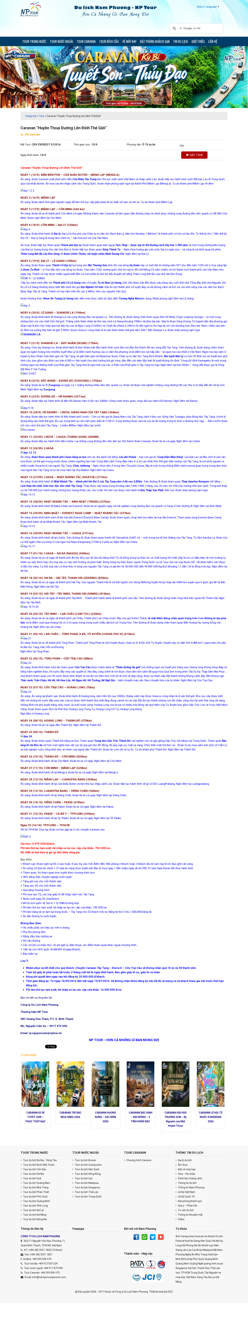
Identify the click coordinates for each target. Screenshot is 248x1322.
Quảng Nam (182, 1263)
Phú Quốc (198, 1259)
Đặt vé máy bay (186, 1169)
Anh (178, 1236)
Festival (180, 1240)
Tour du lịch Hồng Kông (87, 1173)
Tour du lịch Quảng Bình (36, 1201)
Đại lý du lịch (184, 1160)
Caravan (199, 1236)
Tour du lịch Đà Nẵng (34, 1214)
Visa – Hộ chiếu (186, 1173)
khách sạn (208, 1245)
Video (180, 1219)
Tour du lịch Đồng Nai (35, 1219)
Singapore (181, 1268)
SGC (170, 1291)
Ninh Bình (181, 1259)
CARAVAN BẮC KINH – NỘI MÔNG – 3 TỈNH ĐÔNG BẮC (140, 1117)
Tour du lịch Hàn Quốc (86, 1169)
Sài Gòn (192, 1268)
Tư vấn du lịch (185, 1210)
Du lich (219, 1236)
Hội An (197, 1245)
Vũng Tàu (202, 1277)
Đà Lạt (212, 1277)
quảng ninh (210, 1263)
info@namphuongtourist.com (49, 1277)
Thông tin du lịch (187, 1182)
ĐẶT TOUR (196, 155)
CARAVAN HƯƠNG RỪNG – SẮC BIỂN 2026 (105, 1117)
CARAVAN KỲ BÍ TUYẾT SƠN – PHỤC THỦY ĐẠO (35, 1117)
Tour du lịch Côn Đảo (34, 1169)
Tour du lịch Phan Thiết (36, 1192)
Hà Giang (195, 1240)
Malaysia (208, 1249)
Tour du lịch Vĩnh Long (35, 1205)
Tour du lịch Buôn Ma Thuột (38, 1164)
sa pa (220, 1263)
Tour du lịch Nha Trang (35, 1187)
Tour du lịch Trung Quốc (88, 1196)
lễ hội (199, 1249)
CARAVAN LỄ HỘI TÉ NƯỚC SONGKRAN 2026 (210, 1117)
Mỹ (215, 1249)
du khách (210, 1236)
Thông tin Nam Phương (190, 1187)
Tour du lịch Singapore (87, 1187)
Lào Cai (191, 1249)
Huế (187, 1240)
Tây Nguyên (211, 1272)
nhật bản (213, 1254)
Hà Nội (215, 1240)
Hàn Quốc (206, 1240)
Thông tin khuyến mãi (189, 1214)
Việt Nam (191, 1277)
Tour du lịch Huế (32, 1178)
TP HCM (185, 1272)
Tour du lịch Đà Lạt (33, 1210)
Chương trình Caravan (138, 1160)
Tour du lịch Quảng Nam (36, 1182)
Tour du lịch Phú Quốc (35, 1196)
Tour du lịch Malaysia (86, 1182)
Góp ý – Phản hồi (187, 1205)
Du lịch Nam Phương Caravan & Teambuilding (34, 10)
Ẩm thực (182, 1164)
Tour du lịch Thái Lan (86, 1192)
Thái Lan (215, 1268)
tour (178, 1272)
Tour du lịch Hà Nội (33, 1173)
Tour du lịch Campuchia (87, 1164)
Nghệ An (190, 1254)
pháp (190, 1259)
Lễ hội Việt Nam (186, 1192)
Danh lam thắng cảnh (189, 1178)
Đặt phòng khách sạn (189, 1201)
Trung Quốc (197, 1272)
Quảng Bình (211, 1259)
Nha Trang (201, 1254)
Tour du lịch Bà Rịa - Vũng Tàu (40, 1160)
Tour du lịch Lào (83, 1178)
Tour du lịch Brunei (85, 1160)
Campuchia (187, 1236)
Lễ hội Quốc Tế (185, 1196)
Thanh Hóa (203, 1268)
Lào (185, 1249)
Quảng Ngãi (196, 1263)
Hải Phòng (187, 1245)
